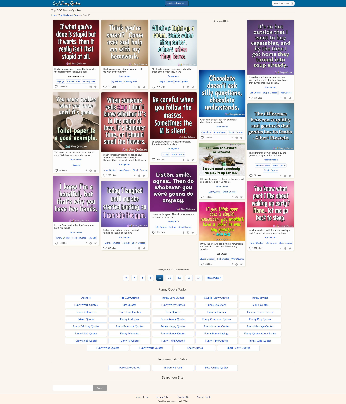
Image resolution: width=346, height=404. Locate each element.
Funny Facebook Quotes (129, 326)
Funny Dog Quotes (260, 319)
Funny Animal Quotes (173, 319)
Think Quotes (222, 259)
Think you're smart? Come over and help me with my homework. (123, 70)
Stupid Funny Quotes (216, 298)
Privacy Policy (163, 397)
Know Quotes (109, 170)
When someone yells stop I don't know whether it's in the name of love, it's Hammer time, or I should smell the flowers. (124, 157)
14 (198, 277)
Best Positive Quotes (216, 367)
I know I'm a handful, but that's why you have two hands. (74, 226)
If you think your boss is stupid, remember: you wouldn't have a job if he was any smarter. (221, 246)
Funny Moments (129, 333)
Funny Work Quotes (86, 305)
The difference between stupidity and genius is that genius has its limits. (267, 154)
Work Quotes (237, 259)
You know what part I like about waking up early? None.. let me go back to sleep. (270, 231)
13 (188, 277)
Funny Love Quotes (173, 298)
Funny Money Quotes (173, 333)
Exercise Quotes (112, 243)
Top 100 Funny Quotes (70, 15)
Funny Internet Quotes (217, 326)
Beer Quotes (173, 312)
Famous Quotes (263, 165)
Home (54, 15)
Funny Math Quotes (85, 333)
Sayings (60, 81)
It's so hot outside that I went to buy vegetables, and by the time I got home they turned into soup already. (268, 80)
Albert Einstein (271, 160)
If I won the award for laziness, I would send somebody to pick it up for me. (222, 180)
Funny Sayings (260, 298)
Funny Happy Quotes (173, 326)
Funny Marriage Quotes (260, 326)
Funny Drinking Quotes (86, 326)
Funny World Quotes (151, 348)
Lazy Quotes (214, 192)
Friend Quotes (86, 319)
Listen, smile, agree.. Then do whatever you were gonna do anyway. (173, 215)
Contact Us (183, 397)
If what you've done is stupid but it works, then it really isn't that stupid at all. (75, 70)
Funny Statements (86, 312)
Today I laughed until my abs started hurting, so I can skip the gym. (121, 231)
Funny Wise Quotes (107, 348)
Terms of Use (141, 397)
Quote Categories (176, 4)
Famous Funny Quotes (260, 312)
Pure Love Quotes (129, 367)
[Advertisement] (221, 43)
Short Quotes (130, 82)
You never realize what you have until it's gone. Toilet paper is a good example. (74, 153)
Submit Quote (204, 397)
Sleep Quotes (285, 243)
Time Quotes (285, 93)
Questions (117, 82)
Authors (86, 298)
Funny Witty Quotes (173, 305)
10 (159, 277)
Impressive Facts (173, 367)
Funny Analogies (129, 319)
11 (169, 277)
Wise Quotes (89, 81)
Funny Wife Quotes (260, 341)
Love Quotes (124, 170)
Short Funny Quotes (238, 348)
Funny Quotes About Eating (260, 333)
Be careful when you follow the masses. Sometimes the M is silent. (171, 143)
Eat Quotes (255, 93)
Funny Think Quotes (173, 341)
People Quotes (166, 82)
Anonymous (124, 76)
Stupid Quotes (73, 81)
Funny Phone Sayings (216, 333)
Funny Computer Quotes (216, 319)
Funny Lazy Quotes (130, 312)
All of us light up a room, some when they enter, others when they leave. (172, 70)
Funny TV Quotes (129, 341)
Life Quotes (161, 227)
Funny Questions (216, 305)
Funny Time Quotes (216, 341)
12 (179, 277)
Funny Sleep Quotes (85, 341)
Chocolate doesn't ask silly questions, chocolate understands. (218, 121)
